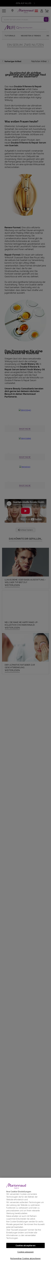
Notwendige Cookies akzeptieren (25, 1258)
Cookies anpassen (25, 1252)
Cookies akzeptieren (25, 1246)
